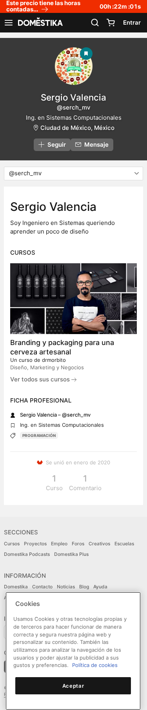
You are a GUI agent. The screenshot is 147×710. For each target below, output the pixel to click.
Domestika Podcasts (27, 554)
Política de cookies (95, 665)
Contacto (42, 587)
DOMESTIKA (39, 22)
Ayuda (100, 587)
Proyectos (35, 543)
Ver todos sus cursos (40, 379)
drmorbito (54, 360)
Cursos (12, 543)
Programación (39, 435)
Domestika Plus (71, 554)
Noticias (66, 587)
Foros (78, 543)
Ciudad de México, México (77, 127)
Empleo (59, 543)
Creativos (99, 543)
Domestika (16, 587)
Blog (84, 587)
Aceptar (73, 686)
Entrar (132, 22)
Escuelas (124, 543)
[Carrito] (110, 22)
